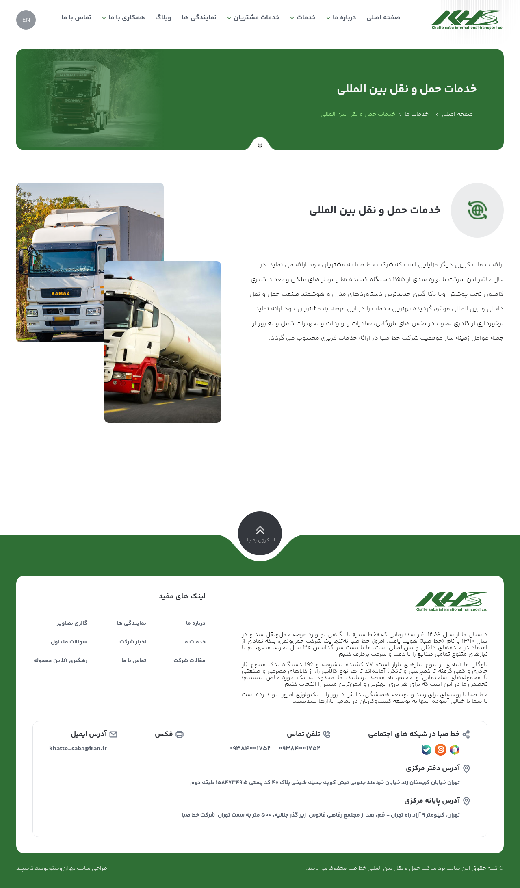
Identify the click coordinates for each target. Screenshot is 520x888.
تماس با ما (76, 18)
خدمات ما (417, 114)
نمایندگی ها (199, 18)
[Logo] (467, 20)
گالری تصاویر (72, 623)
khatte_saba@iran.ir (78, 749)
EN (26, 20)
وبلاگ (163, 18)
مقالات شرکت (189, 660)
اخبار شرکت (132, 642)
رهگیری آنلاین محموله (60, 660)
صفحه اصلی (383, 18)
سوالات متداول (69, 642)
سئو (54, 868)
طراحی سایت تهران (85, 868)
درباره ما (344, 18)
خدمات (306, 18)
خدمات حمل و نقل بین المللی (358, 114)
